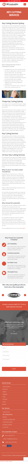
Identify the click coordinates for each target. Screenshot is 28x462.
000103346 (14, 442)
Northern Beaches (6, 386)
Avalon (4, 401)
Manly (4, 396)
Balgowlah (5, 394)
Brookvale (5, 399)
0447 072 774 (18, 304)
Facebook (4, 445)
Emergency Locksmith (7, 424)
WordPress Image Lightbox (6, 461)
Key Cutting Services (7, 414)
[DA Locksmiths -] (10, 4)
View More (4, 404)
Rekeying (5, 417)
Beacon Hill (5, 389)
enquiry (23, 228)
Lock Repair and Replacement (9, 419)
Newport (4, 391)
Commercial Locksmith (7, 422)
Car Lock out (5, 427)
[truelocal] (9, 445)
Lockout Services (6, 412)
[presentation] (3, 295)
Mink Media (23, 455)
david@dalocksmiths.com (12, 438)
